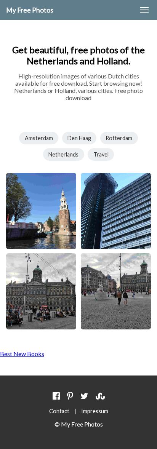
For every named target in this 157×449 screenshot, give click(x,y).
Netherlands (63, 154)
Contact (59, 411)
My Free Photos (29, 10)
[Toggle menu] (144, 10)
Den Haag (79, 138)
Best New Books (22, 353)
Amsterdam (39, 138)
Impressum (94, 411)
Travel (101, 154)
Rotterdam (119, 138)
